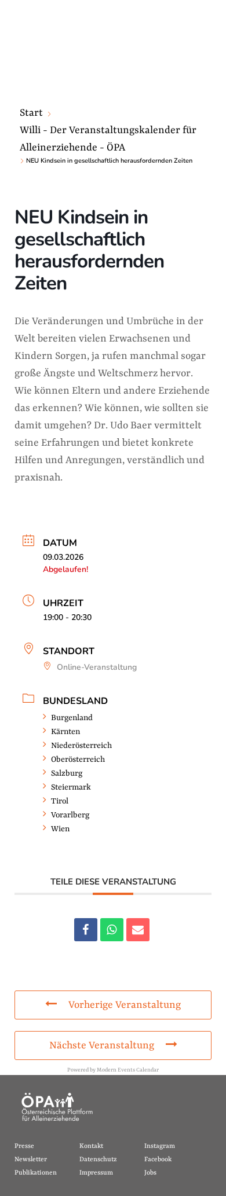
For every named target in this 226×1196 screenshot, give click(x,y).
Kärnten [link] (65, 731)
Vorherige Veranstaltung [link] (124, 1005)
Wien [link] (60, 829)
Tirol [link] (59, 801)
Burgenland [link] (72, 717)
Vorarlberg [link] (70, 815)
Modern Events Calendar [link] (128, 1070)
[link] (85, 929)
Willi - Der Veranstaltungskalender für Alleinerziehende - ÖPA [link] (108, 138)
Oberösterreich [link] (78, 759)
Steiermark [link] (71, 787)
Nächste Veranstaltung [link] (101, 1045)
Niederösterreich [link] (81, 745)
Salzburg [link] (66, 773)
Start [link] (31, 113)
